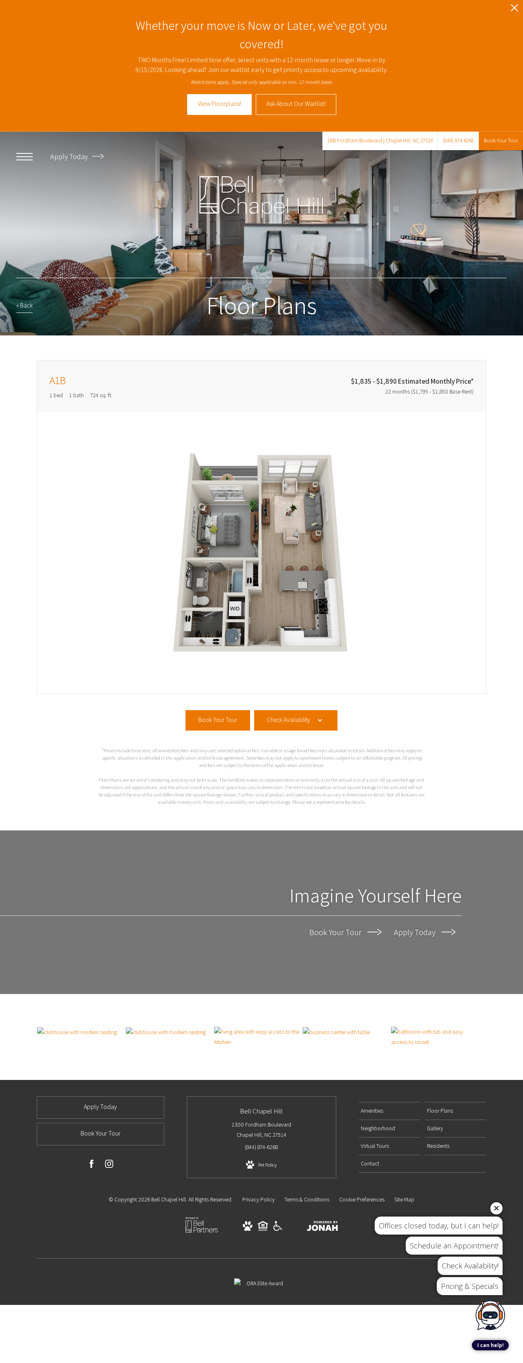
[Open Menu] (24, 156)
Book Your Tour (336, 932)
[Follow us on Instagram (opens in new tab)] (109, 1165)
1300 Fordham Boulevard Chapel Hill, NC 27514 (261, 1129)
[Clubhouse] (81, 1032)
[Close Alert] (514, 10)
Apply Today (69, 156)
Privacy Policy (258, 1199)
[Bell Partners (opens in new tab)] (201, 1232)
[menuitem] (389, 1111)
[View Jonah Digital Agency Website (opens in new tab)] (322, 1227)
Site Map (404, 1199)
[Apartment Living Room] (258, 1037)
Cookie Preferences (361, 1199)
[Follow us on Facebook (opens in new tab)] (91, 1165)
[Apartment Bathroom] (435, 1037)
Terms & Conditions (306, 1199)
